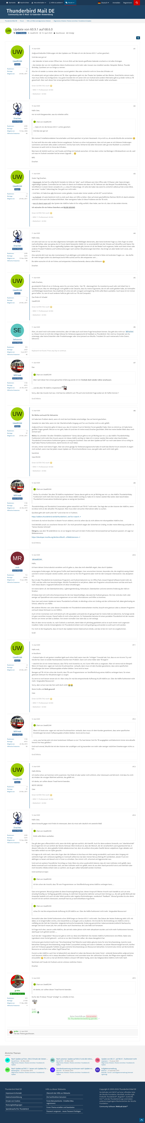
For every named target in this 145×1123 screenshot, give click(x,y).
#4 (135, 233)
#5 (135, 278)
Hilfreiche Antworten (13, 133)
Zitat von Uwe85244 (43, 122)
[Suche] (137, 2)
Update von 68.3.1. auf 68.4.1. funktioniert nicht (119, 1059)
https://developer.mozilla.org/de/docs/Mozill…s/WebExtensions (55, 537)
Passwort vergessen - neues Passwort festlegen (63, 1111)
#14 (134, 815)
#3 (135, 174)
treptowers (104, 1061)
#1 (135, 49)
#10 (134, 555)
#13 (134, 766)
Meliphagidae (15, 1070)
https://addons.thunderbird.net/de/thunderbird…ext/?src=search (55, 517)
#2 (135, 106)
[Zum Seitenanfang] (141, 1120)
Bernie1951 (59, 1061)
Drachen (130, 332)
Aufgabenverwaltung (109, 1068)
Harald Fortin (15, 1061)
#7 (135, 363)
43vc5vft (58, 1070)
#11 (134, 645)
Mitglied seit (10, 74)
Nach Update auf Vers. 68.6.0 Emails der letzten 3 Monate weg (34, 1059)
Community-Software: (113, 1106)
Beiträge (9, 71)
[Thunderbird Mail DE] (72, 12)
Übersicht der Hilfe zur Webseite (58, 1093)
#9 (135, 483)
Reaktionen (10, 69)
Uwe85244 (34, 33)
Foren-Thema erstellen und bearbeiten (60, 1107)
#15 (134, 978)
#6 (135, 327)
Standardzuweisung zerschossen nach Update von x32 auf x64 (79, 1068)
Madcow (103, 1070)
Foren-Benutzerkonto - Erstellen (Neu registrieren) (60, 1102)
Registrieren (127, 3)
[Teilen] (138, 37)
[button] (103, 2)
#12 (134, 719)
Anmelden (116, 3)
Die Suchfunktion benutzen (56, 1097)
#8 (135, 411)
